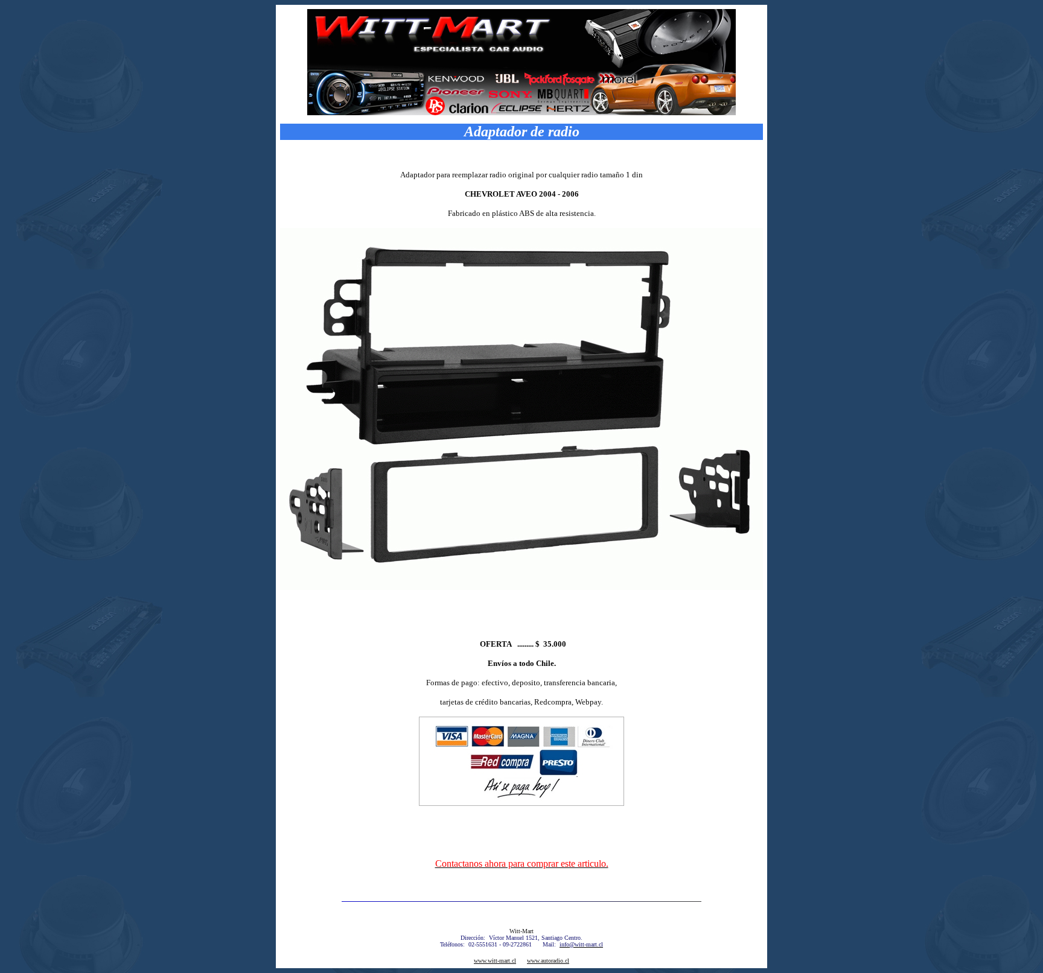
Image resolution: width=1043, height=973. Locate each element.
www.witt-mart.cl (495, 960)
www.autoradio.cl (548, 960)
